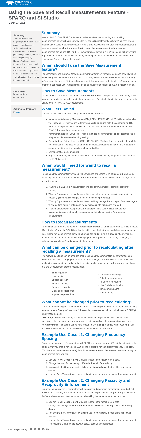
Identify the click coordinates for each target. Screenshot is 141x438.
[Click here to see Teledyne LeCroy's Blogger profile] (43, 429)
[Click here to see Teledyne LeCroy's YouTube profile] (39, 429)
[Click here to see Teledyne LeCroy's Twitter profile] (35, 429)
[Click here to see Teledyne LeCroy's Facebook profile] (31, 429)
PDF (18, 112)
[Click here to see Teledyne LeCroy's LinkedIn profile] (47, 429)
